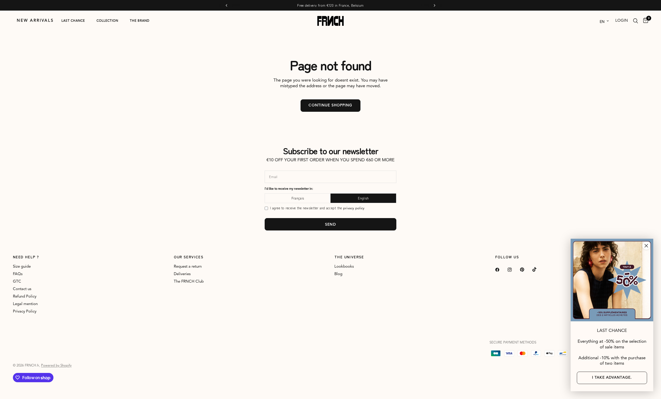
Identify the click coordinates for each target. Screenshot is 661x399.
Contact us (22, 289)
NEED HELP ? (26, 257)
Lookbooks (344, 267)
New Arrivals (35, 21)
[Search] (636, 21)
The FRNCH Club (189, 282)
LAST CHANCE (73, 20)
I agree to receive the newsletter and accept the (317, 208)
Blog (338, 274)
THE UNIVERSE (349, 257)
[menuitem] (35, 21)
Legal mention (25, 304)
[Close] (646, 246)
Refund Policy (24, 297)
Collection (107, 20)
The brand (139, 20)
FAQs (17, 274)
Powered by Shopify (56, 365)
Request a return (188, 267)
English (363, 198)
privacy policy (354, 208)
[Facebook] (501, 269)
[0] (644, 21)
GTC (17, 282)
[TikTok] (538, 269)
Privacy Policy (24, 312)
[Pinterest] (525, 269)
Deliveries (182, 274)
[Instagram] (513, 269)
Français (298, 198)
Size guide (22, 267)
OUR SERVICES (189, 257)
